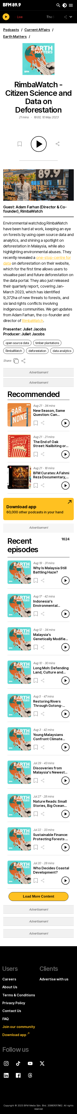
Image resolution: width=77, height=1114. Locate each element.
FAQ (5, 1019)
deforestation (37, 351)
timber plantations (47, 343)
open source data (17, 343)
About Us (9, 987)
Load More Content (38, 896)
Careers (9, 979)
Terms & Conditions (18, 995)
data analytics (62, 351)
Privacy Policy (13, 1003)
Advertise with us (54, 979)
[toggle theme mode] (64, 5)
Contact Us (11, 1011)
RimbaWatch (32, 320)
